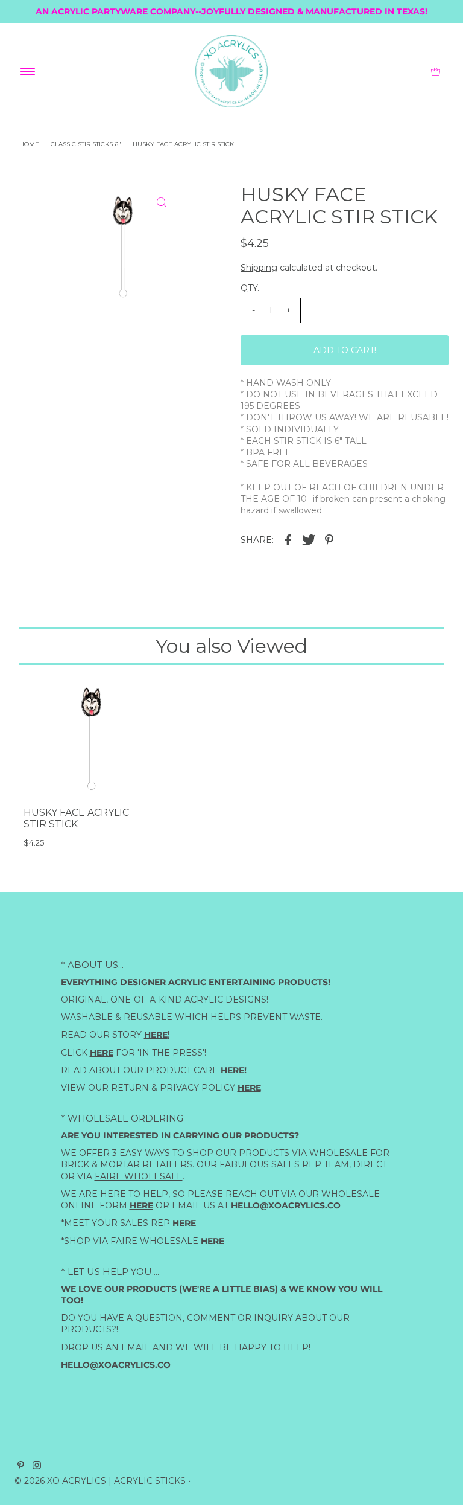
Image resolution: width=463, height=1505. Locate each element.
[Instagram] (37, 1466)
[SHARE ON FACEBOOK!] (288, 539)
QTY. (250, 288)
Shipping (259, 267)
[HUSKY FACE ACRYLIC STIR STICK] (87, 737)
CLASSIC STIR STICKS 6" (86, 144)
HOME (29, 144)
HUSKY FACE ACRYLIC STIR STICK (76, 818)
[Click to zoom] (161, 202)
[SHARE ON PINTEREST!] (329, 539)
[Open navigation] (28, 71)
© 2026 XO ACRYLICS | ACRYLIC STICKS (100, 1480)
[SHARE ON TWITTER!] (309, 539)
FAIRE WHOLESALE (139, 1175)
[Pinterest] (20, 1466)
